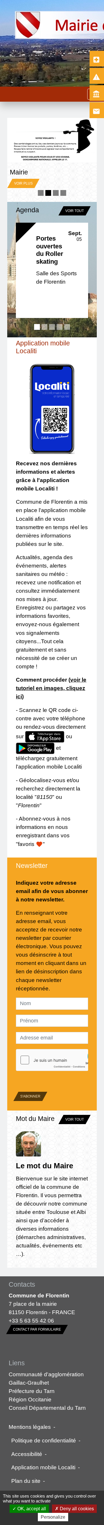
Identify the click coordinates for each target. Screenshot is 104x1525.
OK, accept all (31, 1508)
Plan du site (25, 1481)
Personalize (53, 1517)
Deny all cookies (76, 1508)
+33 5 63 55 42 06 (31, 1320)
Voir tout (74, 211)
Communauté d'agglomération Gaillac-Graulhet (46, 1378)
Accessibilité (26, 1454)
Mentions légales (30, 1427)
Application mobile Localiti (43, 1467)
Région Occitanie (30, 1399)
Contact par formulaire (37, 1329)
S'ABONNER (30, 1096)
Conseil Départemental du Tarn (47, 1408)
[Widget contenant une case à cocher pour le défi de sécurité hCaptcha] (52, 1060)
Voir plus (29, 147)
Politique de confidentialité (43, 1440)
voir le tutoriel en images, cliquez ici (51, 688)
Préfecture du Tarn (32, 1391)
